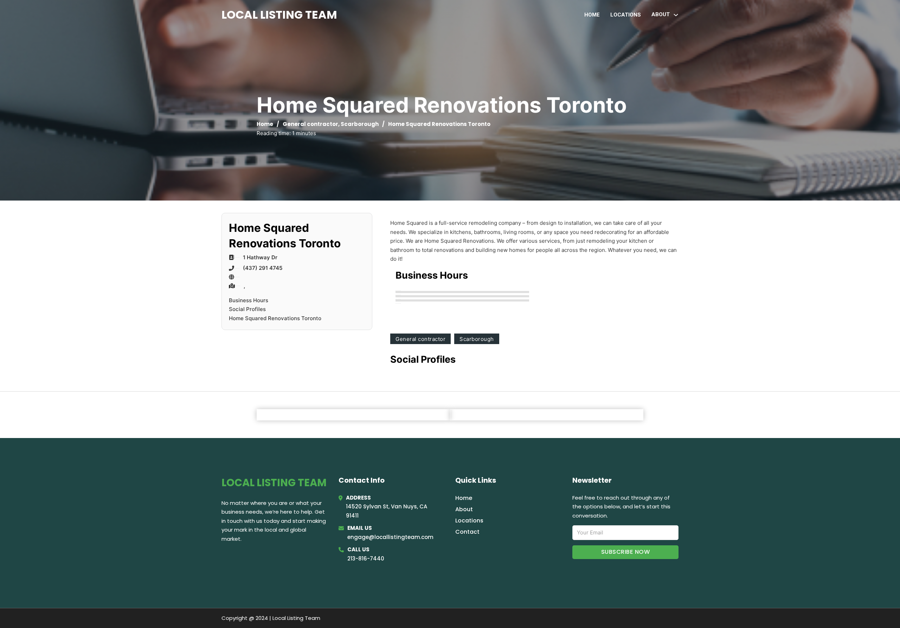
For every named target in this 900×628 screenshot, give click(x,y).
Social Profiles (247, 309)
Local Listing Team (279, 15)
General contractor (310, 124)
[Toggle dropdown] (676, 15)
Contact (467, 532)
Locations (625, 15)
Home (592, 15)
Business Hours (248, 300)
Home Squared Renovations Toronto (275, 318)
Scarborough (360, 124)
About (464, 509)
